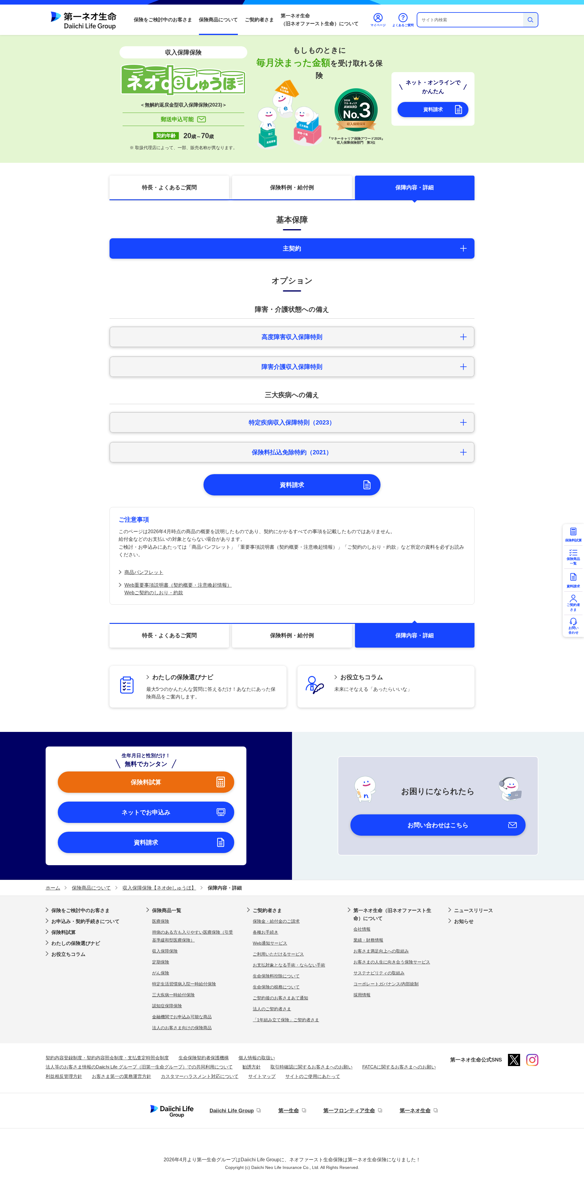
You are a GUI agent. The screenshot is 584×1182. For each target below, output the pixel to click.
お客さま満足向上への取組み (381, 951)
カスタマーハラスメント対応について (199, 1076)
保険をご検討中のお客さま (163, 19)
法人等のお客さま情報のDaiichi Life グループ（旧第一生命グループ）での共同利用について (139, 1066)
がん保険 (160, 972)
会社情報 (361, 929)
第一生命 (288, 1111)
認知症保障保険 (167, 1005)
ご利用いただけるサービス (278, 954)
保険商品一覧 (166, 910)
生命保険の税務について (276, 986)
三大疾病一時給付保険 (173, 994)
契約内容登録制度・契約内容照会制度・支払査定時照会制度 (107, 1057)
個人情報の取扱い (256, 1057)
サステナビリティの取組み (379, 972)
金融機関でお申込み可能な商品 (182, 1016)
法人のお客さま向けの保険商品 (182, 1027)
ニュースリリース (473, 910)
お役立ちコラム (68, 954)
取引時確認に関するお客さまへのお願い (311, 1066)
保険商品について (218, 19)
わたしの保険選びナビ (75, 943)
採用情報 (361, 994)
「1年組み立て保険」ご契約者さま (286, 1019)
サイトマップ (262, 1076)
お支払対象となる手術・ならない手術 (289, 965)
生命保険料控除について (276, 976)
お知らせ (464, 921)
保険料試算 (63, 932)
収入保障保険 (165, 951)
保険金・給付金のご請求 (276, 921)
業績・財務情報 (368, 940)
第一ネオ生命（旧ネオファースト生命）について (320, 19)
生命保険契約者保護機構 (204, 1057)
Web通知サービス (270, 943)
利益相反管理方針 (64, 1076)
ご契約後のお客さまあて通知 (280, 997)
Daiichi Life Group (232, 1111)
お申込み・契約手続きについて (85, 921)
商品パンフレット (143, 572)
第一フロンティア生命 (349, 1111)
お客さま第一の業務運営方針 (121, 1076)
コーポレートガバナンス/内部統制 (386, 983)
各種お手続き (265, 932)
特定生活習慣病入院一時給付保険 (184, 983)
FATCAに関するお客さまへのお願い (399, 1066)
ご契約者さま (259, 19)
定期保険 (160, 962)
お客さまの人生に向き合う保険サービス (391, 962)
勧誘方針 (251, 1066)
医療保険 (160, 921)
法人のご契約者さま (272, 1008)
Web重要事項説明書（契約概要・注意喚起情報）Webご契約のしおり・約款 (178, 589)
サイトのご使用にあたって (312, 1076)
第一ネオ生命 (415, 1111)
